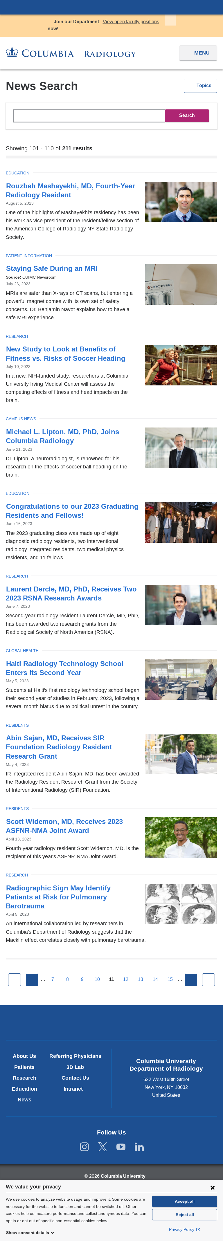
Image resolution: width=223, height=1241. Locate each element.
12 (125, 979)
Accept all (185, 1201)
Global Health (22, 650)
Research (17, 336)
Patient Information (29, 255)
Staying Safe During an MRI (52, 268)
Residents (17, 725)
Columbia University (123, 1176)
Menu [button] (202, 53)
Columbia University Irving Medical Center (111, 7)
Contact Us (75, 1078)
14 (155, 979)
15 (170, 979)
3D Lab (75, 1067)
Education (17, 173)
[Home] (71, 53)
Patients (24, 1067)
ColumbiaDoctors (180, 1022)
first (14, 979)
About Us (24, 1056)
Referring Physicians (75, 1056)
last (208, 979)
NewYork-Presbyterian (111, 1023)
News (24, 1100)
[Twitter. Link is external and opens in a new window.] (102, 1147)
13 (140, 979)
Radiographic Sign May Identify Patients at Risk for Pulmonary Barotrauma (58, 897)
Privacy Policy (182, 1229)
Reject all (185, 1214)
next (191, 979)
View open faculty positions (131, 21)
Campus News (21, 418)
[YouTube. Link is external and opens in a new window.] (121, 1147)
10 (97, 979)
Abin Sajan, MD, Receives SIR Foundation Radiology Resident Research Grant (59, 747)
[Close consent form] (212, 1187)
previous (32, 979)
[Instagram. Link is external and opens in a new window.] (84, 1147)
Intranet (75, 1089)
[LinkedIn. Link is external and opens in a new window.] (139, 1147)
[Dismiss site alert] (170, 20)
